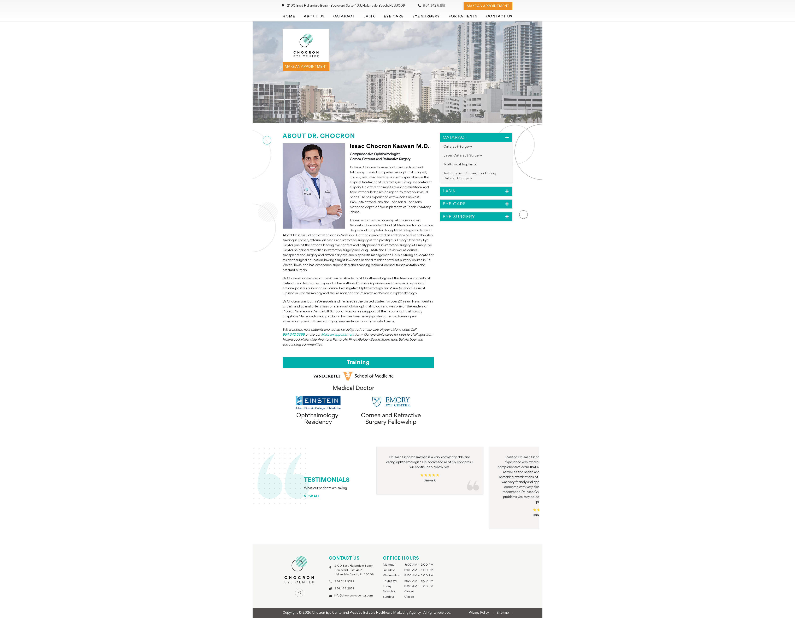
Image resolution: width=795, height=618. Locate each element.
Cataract (455, 137)
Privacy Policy (479, 612)
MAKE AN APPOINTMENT (488, 6)
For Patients (463, 16)
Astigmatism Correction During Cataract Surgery (469, 176)
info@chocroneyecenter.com (353, 595)
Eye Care (394, 16)
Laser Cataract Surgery (462, 155)
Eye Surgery (426, 16)
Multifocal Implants (460, 164)
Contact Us (499, 16)
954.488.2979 (344, 588)
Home (289, 16)
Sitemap (503, 612)
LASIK (449, 191)
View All (312, 496)
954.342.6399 (434, 5)
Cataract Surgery (457, 146)
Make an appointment (306, 67)
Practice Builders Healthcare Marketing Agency (385, 612)
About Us (314, 16)
